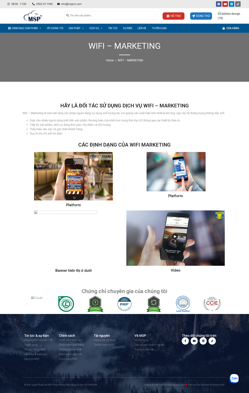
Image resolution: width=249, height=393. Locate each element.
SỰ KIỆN (127, 28)
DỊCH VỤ (94, 28)
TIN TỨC (113, 28)
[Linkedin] (231, 4)
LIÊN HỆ (142, 28)
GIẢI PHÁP (74, 28)
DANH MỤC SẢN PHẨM (25, 28)
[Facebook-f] (185, 340)
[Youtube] (225, 4)
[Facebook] (218, 4)
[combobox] (109, 15)
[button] (26, 304)
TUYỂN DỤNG (159, 28)
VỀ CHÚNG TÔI (55, 28)
